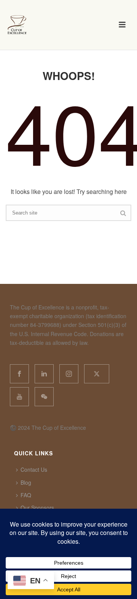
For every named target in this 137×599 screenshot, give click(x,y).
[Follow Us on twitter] (96, 373)
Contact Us (34, 469)
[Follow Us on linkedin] (44, 373)
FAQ (26, 495)
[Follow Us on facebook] (19, 373)
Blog (26, 482)
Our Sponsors (37, 507)
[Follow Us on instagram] (68, 373)
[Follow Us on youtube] (19, 396)
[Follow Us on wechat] (44, 396)
